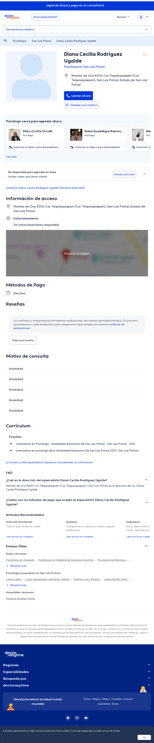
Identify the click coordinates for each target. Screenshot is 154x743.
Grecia (87, 698)
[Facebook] (68, 718)
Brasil (115, 703)
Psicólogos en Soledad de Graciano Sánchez (66, 560)
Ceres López (14, 579)
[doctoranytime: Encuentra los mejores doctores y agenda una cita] (5, 41)
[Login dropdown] (143, 17)
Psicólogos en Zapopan (20, 560)
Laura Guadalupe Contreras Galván (47, 579)
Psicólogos (19, 41)
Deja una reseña (23, 340)
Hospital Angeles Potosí (20, 598)
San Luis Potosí (41, 41)
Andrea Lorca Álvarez (87, 579)
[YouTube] (86, 718)
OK (144, 737)
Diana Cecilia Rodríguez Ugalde (76, 41)
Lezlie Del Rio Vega (116, 579)
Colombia (117, 698)
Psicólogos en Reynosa (112, 560)
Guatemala (104, 703)
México (106, 698)
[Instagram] (77, 718)
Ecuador (128, 698)
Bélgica (97, 698)
